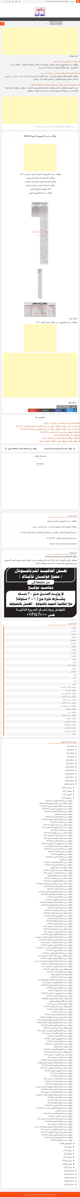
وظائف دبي (72, 712)
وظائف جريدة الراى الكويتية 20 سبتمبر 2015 (57, 966)
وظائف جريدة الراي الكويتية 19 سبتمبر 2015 (57, 982)
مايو (70, 1154)
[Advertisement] (40, 41)
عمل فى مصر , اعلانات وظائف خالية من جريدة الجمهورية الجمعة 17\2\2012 (49, 429)
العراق (74, 646)
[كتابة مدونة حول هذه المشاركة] (73, 403)
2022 (71, 760)
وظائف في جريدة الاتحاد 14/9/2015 (60, 1116)
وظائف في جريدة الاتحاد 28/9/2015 (60, 851)
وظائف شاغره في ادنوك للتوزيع (61, 868)
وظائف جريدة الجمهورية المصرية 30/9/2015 (57, 809)
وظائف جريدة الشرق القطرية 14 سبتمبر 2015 (56, 1092)
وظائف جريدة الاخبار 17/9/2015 (61, 1012)
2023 (71, 757)
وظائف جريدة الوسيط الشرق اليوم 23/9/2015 (56, 894)
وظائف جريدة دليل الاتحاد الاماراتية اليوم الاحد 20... (54, 980)
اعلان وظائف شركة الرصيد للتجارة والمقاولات (56, 998)
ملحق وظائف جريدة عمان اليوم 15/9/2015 (57, 1052)
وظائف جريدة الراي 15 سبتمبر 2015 (60, 1057)
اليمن (74, 659)
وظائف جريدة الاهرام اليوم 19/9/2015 (59, 988)
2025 (71, 750)
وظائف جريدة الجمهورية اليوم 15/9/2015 (58, 1071)
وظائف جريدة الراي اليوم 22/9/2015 (60, 908)
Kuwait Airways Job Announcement (63, 544)
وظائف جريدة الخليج (69, 703)
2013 (71, 1174)
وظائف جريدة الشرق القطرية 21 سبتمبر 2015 (56, 942)
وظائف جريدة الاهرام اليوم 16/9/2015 (59, 1041)
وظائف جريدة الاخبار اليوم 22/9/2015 (59, 918)
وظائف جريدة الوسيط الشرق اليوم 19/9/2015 (56, 985)
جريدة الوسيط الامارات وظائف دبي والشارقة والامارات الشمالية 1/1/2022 (54, 85)
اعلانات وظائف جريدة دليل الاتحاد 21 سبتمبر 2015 (55, 956)
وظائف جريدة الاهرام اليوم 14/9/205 (59, 1103)
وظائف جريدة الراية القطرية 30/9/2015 (58, 801)
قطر (59, 21)
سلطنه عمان (71, 665)
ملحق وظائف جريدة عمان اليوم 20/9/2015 (57, 969)
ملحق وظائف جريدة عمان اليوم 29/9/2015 (57, 825)
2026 (71, 746)
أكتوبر (69, 794)
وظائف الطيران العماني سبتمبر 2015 (59, 1004)
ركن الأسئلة (66, 406)
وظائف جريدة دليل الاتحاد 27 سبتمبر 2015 (58, 873)
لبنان (74, 678)
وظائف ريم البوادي (65, 860)
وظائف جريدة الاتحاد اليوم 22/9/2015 (59, 924)
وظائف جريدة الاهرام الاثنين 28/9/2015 (59, 857)
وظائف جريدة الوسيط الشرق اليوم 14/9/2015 (56, 1089)
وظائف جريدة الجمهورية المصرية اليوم (65, 61)
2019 (71, 770)
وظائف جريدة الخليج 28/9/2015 (61, 854)
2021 (71, 763)
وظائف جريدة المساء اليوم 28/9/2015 (59, 841)
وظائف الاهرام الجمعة (68, 687)
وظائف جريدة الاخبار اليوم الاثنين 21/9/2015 (57, 953)
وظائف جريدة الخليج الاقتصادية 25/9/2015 (58, 881)
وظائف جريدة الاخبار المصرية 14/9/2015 (58, 1105)
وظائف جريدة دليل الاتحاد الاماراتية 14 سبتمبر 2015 (54, 1119)
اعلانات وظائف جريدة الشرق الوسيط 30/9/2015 (55, 803)
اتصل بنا (59, 406)
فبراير (69, 1164)
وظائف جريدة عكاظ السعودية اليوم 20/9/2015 (56, 958)
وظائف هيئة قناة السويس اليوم (61, 974)
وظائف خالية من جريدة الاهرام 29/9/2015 (58, 833)
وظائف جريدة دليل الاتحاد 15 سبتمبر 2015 (58, 1079)
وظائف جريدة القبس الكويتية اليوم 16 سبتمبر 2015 (55, 1031)
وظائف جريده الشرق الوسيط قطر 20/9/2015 (56, 964)
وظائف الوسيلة (71, 690)
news (74, 734)
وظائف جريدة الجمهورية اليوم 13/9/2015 (58, 1137)
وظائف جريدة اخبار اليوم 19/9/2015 (60, 990)
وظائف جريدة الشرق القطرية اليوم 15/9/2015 (56, 1060)
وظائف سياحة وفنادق (68, 715)
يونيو (70, 1150)
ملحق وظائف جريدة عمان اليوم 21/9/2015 (57, 929)
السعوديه (73, 640)
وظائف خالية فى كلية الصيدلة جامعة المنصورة (58, 448)
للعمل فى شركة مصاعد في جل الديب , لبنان (61, 423)
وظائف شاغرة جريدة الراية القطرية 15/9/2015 (56, 1068)
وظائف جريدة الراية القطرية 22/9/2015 (58, 900)
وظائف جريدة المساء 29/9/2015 (61, 822)
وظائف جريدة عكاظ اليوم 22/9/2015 (59, 897)
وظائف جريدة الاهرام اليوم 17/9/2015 (59, 1009)
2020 (71, 767)
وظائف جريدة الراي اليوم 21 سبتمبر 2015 (58, 932)
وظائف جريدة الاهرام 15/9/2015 (61, 1073)
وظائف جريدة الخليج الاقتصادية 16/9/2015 (58, 1049)
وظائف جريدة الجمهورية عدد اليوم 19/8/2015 (56, 993)
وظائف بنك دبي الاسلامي (63, 1111)
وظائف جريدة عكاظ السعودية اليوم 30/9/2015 (56, 806)
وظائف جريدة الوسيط (68, 706)
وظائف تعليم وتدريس (68, 693)
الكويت (46, 23)
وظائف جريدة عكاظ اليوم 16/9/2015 (59, 1036)
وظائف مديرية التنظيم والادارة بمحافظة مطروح (22, 448)
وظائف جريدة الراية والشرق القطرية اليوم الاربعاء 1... (54, 1022)
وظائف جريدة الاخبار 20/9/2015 (61, 977)
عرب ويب (27, 1194)
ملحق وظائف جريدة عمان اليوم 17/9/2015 (57, 1006)
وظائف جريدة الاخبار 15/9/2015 (61, 1076)
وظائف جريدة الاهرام (68, 697)
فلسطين (73, 671)
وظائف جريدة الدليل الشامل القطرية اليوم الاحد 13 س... (53, 1127)
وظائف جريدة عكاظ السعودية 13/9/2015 (58, 1121)
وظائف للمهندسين (70, 731)
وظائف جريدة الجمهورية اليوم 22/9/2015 (58, 916)
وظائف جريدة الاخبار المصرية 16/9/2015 (58, 1044)
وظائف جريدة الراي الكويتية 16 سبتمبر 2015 (57, 1033)
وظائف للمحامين (70, 728)
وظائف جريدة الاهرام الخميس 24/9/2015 (58, 886)
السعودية (52, 23)
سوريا (74, 668)
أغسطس (68, 1143)
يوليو (70, 1147)
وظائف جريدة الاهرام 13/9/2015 (61, 1140)
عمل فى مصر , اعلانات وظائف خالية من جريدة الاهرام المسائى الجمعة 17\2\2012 (47, 426)
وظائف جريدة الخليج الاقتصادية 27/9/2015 (58, 862)
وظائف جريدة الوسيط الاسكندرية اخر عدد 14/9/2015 (54, 1108)
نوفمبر (69, 791)
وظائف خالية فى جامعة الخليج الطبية (59, 876)
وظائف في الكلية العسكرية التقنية (60, 1001)
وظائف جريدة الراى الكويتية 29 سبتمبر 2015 (57, 827)
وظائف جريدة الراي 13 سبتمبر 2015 (60, 1124)
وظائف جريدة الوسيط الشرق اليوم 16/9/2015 (56, 1025)
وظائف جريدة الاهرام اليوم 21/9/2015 (59, 950)
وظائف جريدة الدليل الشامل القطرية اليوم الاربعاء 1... (54, 1020)
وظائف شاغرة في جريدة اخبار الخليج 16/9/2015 (56, 1017)
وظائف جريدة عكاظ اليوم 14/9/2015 (59, 1097)
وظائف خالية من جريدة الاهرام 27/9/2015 (58, 878)
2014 (71, 1171)
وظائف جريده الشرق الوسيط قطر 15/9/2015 (56, 1065)
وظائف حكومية (71, 709)
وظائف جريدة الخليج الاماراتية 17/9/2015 (58, 1014)
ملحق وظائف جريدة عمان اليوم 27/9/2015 (57, 870)
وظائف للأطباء (71, 718)
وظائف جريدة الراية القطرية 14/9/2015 (58, 1084)
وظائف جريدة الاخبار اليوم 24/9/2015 (59, 889)
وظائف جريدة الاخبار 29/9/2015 (61, 830)
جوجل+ (32, 410)
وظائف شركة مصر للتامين (63, 814)
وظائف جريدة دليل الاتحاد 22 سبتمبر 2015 (58, 926)
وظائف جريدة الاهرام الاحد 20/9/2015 (59, 972)
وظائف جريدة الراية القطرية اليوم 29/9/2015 (57, 819)
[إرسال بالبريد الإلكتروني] (75, 403)
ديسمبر (69, 788)
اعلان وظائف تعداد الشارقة (63, 1047)
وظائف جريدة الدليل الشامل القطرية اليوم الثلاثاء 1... (54, 1063)
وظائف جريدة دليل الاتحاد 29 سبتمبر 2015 (58, 835)
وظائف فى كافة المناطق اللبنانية (65, 435)
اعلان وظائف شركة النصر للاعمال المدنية (58, 846)
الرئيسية (76, 21)
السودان (73, 643)
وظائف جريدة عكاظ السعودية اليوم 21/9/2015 (56, 945)
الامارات (73, 631)
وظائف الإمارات (67, 21)
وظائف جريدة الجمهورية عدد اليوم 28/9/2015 (56, 843)
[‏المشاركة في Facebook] (70, 403)
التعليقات (48, 410)
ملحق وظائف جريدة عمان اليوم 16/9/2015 (57, 1028)
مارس (69, 1160)
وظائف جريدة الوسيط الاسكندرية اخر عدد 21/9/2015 (54, 948)
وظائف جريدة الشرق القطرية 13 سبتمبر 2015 (56, 1129)
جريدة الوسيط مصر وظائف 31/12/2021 (62, 538)
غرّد (69, 410)
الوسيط (73, 656)
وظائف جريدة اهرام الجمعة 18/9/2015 (59, 996)
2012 (71, 1178)
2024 (71, 753)
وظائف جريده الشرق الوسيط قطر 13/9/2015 (56, 1135)
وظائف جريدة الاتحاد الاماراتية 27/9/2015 (58, 865)
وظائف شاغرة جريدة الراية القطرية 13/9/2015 (56, 1132)
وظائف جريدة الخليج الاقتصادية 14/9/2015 (58, 1113)
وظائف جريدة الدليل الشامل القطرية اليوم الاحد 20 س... (53, 961)
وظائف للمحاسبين (70, 725)
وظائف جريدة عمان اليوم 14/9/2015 (60, 1100)
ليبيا (75, 681)
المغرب (73, 653)
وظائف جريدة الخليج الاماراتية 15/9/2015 (58, 1081)
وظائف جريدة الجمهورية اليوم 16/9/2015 (58, 1039)
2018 (71, 774)
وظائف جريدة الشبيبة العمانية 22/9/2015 (58, 910)
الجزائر (73, 637)
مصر (34, 23)
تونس (74, 662)
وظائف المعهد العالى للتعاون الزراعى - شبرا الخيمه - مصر (59, 73)
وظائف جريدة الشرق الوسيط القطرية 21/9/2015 (55, 940)
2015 (71, 784)
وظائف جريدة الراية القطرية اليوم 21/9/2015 (57, 934)
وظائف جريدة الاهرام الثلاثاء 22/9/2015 (59, 921)
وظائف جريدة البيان (69, 700)
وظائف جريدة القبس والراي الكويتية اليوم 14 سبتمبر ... (53, 1095)
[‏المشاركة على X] (71, 403)
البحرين (73, 634)
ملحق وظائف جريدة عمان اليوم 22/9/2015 (57, 913)
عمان (39, 23)
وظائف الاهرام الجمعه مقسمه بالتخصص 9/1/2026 (57, 1)
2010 (71, 1185)
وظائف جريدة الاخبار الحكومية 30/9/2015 (58, 811)
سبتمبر (69, 798)
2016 (71, 781)
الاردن (74, 628)
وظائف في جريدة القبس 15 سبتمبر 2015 (58, 1055)
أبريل (69, 1157)
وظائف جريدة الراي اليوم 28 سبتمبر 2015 (58, 838)
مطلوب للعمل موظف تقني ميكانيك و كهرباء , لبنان (58, 441)
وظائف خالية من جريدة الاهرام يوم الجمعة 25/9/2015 (54, 884)
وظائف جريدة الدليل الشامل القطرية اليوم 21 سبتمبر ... (53, 937)
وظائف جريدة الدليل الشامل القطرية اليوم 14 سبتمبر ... (53, 1087)
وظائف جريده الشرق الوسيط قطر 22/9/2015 (56, 905)
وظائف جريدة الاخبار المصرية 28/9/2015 (58, 849)
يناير (70, 1167)
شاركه (58, 410)
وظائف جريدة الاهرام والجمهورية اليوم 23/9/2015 (55, 892)
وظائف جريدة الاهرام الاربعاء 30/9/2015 (58, 817)
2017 (71, 777)
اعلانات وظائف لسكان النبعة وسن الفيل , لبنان (60, 438)
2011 (71, 1181)
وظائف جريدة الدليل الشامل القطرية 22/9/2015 (56, 902)
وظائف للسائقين (70, 722)
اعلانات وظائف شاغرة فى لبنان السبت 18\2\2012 (59, 432)
